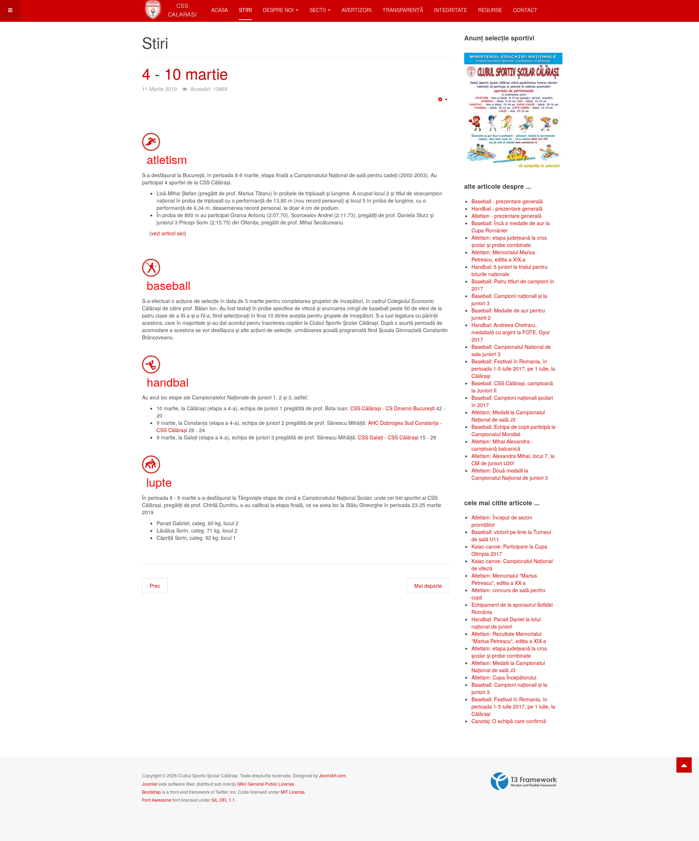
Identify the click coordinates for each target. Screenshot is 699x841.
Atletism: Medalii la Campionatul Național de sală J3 (508, 415)
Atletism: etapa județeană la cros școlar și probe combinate (509, 241)
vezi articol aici (168, 233)
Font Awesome (156, 800)
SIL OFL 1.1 (223, 800)
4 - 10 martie (185, 73)
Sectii (317, 9)
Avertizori (356, 9)
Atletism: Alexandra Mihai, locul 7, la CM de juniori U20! (512, 459)
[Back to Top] (684, 765)
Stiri (245, 9)
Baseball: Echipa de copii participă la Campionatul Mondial (513, 430)
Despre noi (278, 9)
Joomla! (150, 784)
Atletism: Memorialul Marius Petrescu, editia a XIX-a (503, 255)
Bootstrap (151, 792)
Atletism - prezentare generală (506, 215)
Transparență (403, 9)
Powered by (524, 781)
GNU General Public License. (266, 784)
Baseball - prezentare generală (507, 201)
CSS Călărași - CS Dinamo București (393, 408)
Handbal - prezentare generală (506, 208)
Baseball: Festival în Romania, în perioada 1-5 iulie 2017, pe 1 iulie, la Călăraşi (513, 368)
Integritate (450, 9)
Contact (525, 9)
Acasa (219, 9)
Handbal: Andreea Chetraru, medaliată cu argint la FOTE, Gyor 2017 (510, 332)
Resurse (490, 9)
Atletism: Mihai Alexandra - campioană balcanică (502, 445)
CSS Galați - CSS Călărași (388, 437)
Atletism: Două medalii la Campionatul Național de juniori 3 (509, 474)
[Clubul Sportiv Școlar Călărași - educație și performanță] (171, 10)
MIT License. (293, 792)
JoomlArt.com (332, 775)
